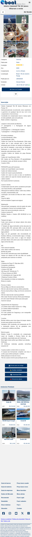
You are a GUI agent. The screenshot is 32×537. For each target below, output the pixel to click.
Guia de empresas (6, 490)
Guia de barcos (6, 483)
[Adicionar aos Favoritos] (16, 94)
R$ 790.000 (28, 12)
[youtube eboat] (16, 513)
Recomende (5, 497)
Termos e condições (6, 519)
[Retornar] (3, 12)
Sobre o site (7, 521)
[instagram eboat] (9, 513)
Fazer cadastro (21, 501)
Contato (19, 508)
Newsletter (4, 501)
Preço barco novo (22, 487)
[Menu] (29, 2)
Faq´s (18, 505)
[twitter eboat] (22, 513)
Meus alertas (21, 494)
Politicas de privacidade (18, 519)
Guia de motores (6, 487)
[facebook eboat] (3, 513)
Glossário (4, 508)
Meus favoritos (21, 490)
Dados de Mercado (7, 494)
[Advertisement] (16, 464)
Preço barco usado (23, 483)
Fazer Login (20, 497)
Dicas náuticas (5, 505)
